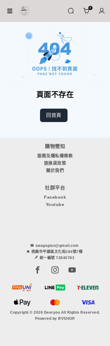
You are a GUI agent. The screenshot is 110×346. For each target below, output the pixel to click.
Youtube (55, 204)
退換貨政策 (55, 162)
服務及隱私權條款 (55, 155)
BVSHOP (66, 318)
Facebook (55, 197)
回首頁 (53, 115)
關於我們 (55, 170)
